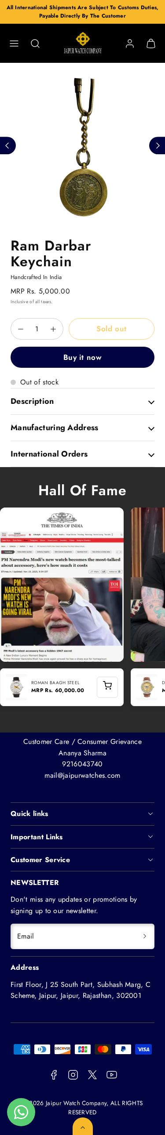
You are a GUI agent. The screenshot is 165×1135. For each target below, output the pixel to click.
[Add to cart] (107, 687)
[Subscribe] (144, 936)
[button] (14, 43)
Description (32, 401)
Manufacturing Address (55, 427)
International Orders (49, 454)
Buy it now (82, 357)
